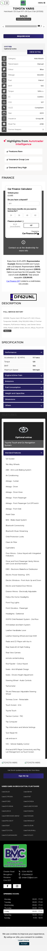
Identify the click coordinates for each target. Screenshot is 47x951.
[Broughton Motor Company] (23, 3)
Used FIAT (27, 796)
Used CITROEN (7, 796)
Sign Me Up (23, 776)
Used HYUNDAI (7, 806)
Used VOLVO (28, 835)
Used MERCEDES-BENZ (10, 816)
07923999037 (27, 875)
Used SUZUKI (28, 825)
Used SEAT (6, 825)
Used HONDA (29, 801)
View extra (35, 52)
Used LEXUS (6, 811)
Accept (24, 943)
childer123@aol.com (29, 878)
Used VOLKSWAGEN (9, 835)
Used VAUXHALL (30, 830)
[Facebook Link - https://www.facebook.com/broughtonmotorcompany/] (7, 886)
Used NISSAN (28, 816)
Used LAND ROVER (31, 806)
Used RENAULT (29, 821)
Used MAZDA (28, 811)
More (7, 331)
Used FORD (6, 801)
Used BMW (28, 792)
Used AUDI (6, 792)
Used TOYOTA (7, 830)
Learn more (23, 940)
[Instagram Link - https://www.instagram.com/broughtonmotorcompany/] (17, 886)
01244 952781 (27, 872)
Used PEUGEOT (7, 821)
